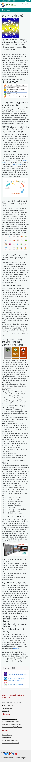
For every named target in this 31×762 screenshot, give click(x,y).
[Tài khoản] (26, 1)
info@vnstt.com (8, 708)
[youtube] (10, 754)
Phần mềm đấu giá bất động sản (11, 724)
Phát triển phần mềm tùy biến (10, 743)
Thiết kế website (6, 737)
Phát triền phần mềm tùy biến (17, 674)
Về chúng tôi (5, 711)
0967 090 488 (11, 1)
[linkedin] (13, 754)
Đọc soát (16, 648)
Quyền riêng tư (21, 758)
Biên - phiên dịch (7, 735)
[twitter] (7, 754)
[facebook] (5, 754)
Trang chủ (6, 10)
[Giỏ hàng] (29, 1)
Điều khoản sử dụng (7, 758)
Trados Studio (17, 164)
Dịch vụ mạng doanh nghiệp (10, 740)
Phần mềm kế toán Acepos (9, 719)
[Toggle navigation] (28, 10)
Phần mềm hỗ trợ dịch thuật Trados (12, 727)
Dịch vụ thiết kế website (15, 684)
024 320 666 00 (8, 705)
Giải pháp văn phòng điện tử (10, 721)
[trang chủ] (9, 5)
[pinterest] (16, 754)
